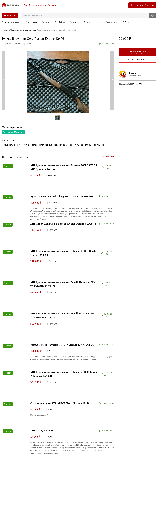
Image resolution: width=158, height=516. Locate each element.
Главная (6, 30)
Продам (8, 166)
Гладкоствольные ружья (23, 30)
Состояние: (13, 132)
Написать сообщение (137, 60)
